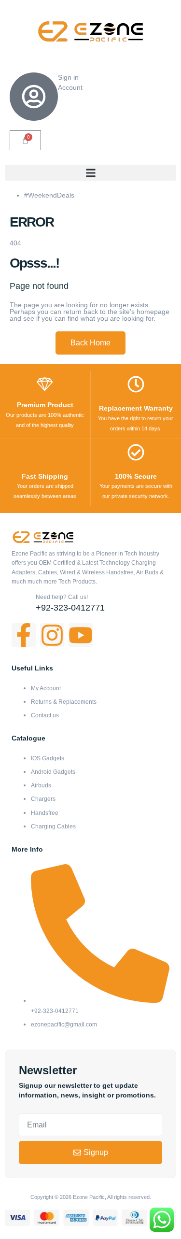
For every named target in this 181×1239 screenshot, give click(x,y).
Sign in (68, 77)
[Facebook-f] (24, 635)
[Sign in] (34, 96)
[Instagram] (52, 635)
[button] (90, 173)
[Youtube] (81, 635)
